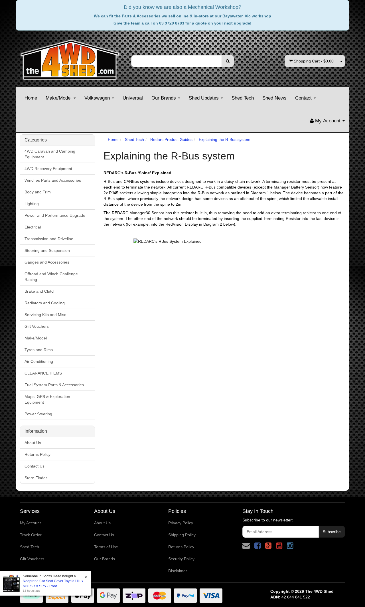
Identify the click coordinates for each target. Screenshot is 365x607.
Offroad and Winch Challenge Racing (51, 277)
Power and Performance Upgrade (55, 215)
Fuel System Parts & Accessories (54, 385)
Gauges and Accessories (47, 262)
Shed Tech (243, 98)
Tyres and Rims (39, 349)
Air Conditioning (39, 361)
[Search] (228, 61)
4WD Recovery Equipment (48, 168)
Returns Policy (37, 454)
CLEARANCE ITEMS (43, 373)
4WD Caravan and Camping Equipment (50, 154)
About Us (33, 442)
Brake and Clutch (40, 291)
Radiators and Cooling (45, 303)
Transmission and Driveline (49, 238)
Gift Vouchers (37, 326)
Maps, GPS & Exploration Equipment (47, 399)
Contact (304, 98)
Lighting (32, 203)
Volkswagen (97, 98)
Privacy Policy (180, 523)
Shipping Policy (182, 535)
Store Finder (36, 478)
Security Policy (181, 559)
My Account (30, 523)
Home (31, 98)
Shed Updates (204, 98)
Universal (133, 98)
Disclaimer (177, 570)
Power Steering (38, 414)
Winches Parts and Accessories (53, 180)
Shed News (274, 98)
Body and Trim (38, 192)
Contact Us (34, 466)
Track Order (31, 535)
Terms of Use (106, 547)
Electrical (33, 227)
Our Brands (164, 98)
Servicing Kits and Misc (45, 314)
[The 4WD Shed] (70, 58)
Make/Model (59, 98)
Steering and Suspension (47, 250)
